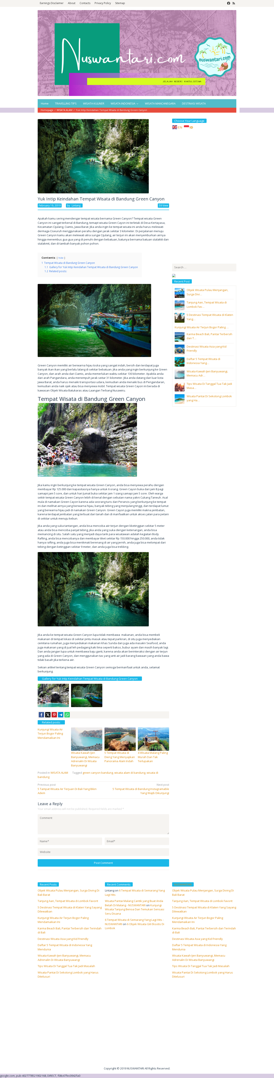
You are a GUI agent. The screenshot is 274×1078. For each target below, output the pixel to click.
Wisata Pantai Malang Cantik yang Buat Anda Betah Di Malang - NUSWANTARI (134, 903)
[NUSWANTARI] (137, 53)
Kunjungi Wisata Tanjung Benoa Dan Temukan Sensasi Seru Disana (134, 909)
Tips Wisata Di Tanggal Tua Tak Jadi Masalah (66, 966)
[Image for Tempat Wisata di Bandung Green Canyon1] (53, 695)
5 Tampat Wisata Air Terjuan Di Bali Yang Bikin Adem (67, 789)
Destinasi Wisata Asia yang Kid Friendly (63, 939)
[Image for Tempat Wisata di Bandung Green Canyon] (86, 695)
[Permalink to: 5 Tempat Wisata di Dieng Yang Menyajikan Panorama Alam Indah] (120, 739)
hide (60, 257)
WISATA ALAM (59, 773)
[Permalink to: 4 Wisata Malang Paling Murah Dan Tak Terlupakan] (153, 739)
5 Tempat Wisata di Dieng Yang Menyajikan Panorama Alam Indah (119, 757)
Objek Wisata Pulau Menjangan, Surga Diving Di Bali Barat (203, 892)
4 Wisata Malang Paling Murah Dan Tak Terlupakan (153, 757)
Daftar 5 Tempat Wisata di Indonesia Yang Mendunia (199, 947)
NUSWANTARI (183, 884)
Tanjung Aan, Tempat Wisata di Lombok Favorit (68, 901)
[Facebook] (228, 3)
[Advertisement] (204, 196)
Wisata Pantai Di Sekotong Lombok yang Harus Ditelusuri (202, 974)
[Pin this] (54, 714)
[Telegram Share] (60, 714)
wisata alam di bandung (129, 773)
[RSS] (233, 3)
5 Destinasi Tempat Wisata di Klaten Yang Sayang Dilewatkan (204, 909)
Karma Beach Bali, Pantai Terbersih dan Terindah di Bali (204, 930)
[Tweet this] (48, 714)
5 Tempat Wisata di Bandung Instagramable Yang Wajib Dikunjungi (141, 789)
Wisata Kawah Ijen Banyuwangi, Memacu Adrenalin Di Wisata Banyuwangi (85, 759)
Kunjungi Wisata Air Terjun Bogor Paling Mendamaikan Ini (50, 733)
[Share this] (41, 714)
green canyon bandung (98, 773)
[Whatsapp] (67, 714)
